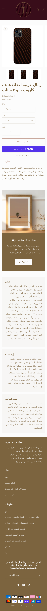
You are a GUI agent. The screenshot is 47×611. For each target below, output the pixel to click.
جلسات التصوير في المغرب (16, 541)
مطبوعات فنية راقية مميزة (15, 489)
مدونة (7, 552)
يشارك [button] (7, 161)
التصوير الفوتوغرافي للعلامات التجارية (20, 523)
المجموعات (9, 495)
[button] (3, 10)
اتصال (7, 546)
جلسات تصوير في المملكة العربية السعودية (22, 517)
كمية (3, 127)
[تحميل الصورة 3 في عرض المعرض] (35, 74)
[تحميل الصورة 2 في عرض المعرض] (23, 74)
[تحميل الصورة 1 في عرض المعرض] (11, 74)
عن (6, 511)
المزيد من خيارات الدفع (24, 155)
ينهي (3, 115)
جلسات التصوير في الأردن (15, 529)
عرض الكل (23, 261)
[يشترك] (39, 575)
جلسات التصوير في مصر (15, 535)
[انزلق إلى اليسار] (3, 75)
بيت (6, 477)
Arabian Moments (21, 606)
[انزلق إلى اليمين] (44, 75)
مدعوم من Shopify (31, 606)
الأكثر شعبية (10, 483)
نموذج (4, 104)
